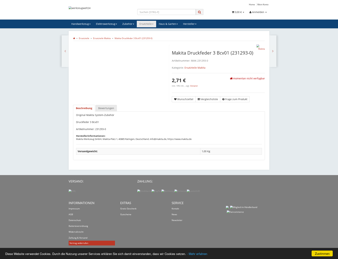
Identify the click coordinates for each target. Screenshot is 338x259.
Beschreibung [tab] (84, 108)
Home (252, 4)
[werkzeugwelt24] (100, 11)
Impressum (74, 208)
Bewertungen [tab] (106, 108)
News (174, 214)
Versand (194, 86)
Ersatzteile (145, 24)
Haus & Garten (167, 24)
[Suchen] (199, 12)
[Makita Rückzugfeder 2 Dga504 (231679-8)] (272, 51)
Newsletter (177, 220)
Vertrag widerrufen (79, 243)
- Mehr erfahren (197, 253)
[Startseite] (74, 38)
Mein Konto (262, 4)
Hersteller (189, 24)
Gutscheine (125, 214)
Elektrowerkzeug (105, 24)
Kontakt (175, 208)
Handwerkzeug (80, 24)
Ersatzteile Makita (194, 67)
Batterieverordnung (78, 226)
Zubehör (127, 24)
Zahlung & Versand (78, 237)
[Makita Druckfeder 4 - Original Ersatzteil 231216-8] (65, 51)
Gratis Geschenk (128, 208)
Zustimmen (322, 253)
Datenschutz (75, 220)
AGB (71, 214)
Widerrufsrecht (76, 231)
